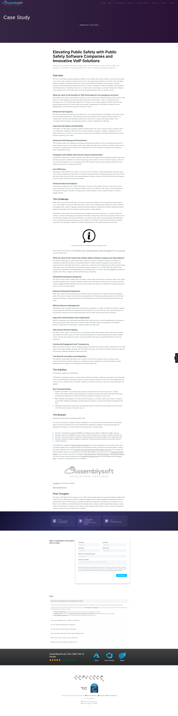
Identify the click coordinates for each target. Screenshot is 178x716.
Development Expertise (143, 2)
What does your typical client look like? (64, 637)
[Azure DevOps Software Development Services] (109, 655)
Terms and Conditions (91, 695)
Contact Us (172, 2)
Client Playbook (120, 2)
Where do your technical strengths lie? (64, 642)
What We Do (130, 2)
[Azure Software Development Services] (96, 655)
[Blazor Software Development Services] (122, 655)
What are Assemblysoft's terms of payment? (65, 620)
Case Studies (155, 2)
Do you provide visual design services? (63, 629)
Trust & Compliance (112, 695)
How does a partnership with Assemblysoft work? (67, 601)
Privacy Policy (102, 695)
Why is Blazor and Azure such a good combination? (67, 633)
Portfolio (110, 2)
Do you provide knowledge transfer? (63, 624)
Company (163, 2)
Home (102, 2)
